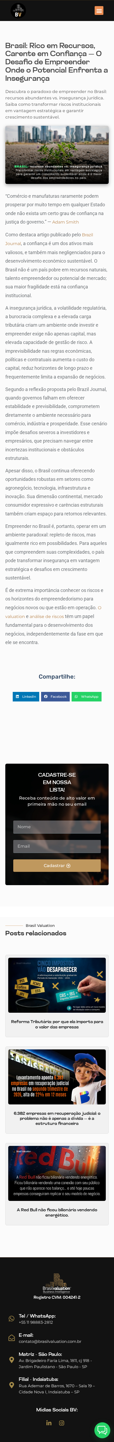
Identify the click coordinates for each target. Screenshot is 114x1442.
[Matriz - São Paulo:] (11, 1360)
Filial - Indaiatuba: (38, 1379)
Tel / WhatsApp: (37, 1316)
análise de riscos (47, 616)
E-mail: (26, 1335)
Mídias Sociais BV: (57, 1410)
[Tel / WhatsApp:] (11, 1318)
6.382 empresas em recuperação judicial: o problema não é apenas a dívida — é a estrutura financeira (57, 1119)
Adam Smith (65, 222)
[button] (99, 10)
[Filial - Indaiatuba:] (11, 1385)
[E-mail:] (11, 1338)
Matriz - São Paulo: (40, 1354)
